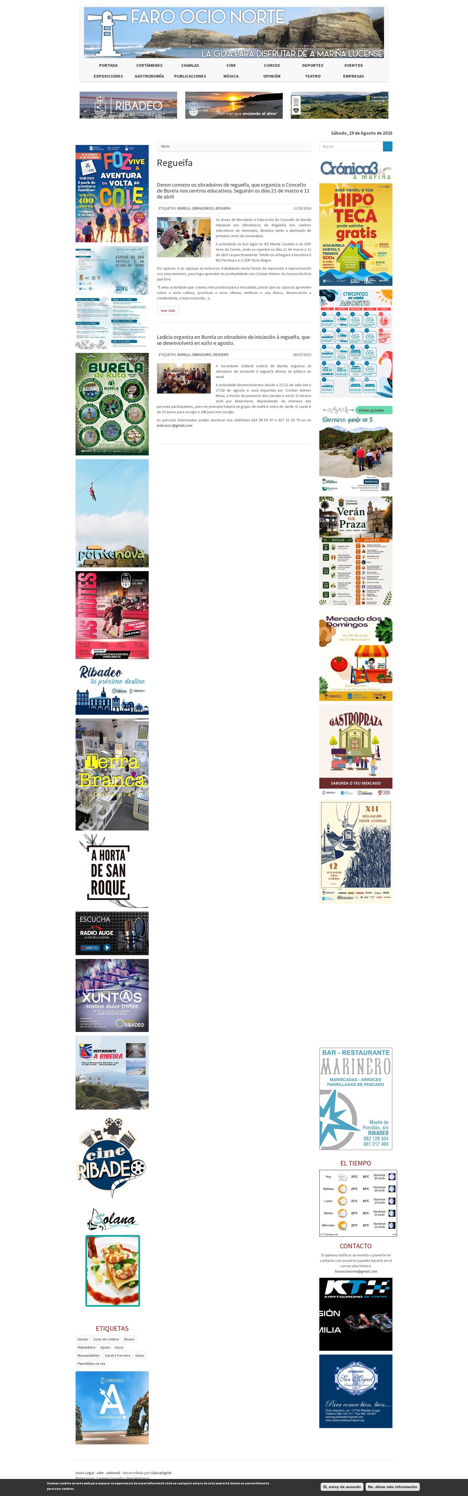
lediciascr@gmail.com (174, 425)
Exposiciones (108, 76)
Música (231, 76)
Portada (108, 65)
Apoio (105, 1347)
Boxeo (129, 1339)
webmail (113, 1472)
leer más (168, 310)
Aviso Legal (85, 1472)
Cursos (272, 65)
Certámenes (149, 65)
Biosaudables (89, 1355)
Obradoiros (203, 208)
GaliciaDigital (161, 1472)
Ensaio (83, 1339)
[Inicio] (234, 32)
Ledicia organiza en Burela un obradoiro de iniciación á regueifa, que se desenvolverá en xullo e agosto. (233, 339)
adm (100, 1472)
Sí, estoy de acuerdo (342, 1487)
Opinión (272, 76)
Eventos (353, 65)
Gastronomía (149, 76)
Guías (139, 1355)
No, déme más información (392, 1487)
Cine (231, 65)
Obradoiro (202, 354)
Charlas (190, 65)
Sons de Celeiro (106, 1339)
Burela (184, 208)
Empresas (353, 76)
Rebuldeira (86, 1347)
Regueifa (223, 208)
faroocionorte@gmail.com (356, 1271)
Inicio (165, 146)
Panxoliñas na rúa (91, 1363)
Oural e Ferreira (117, 1355)
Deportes (312, 65)
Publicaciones (190, 76)
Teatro (313, 76)
